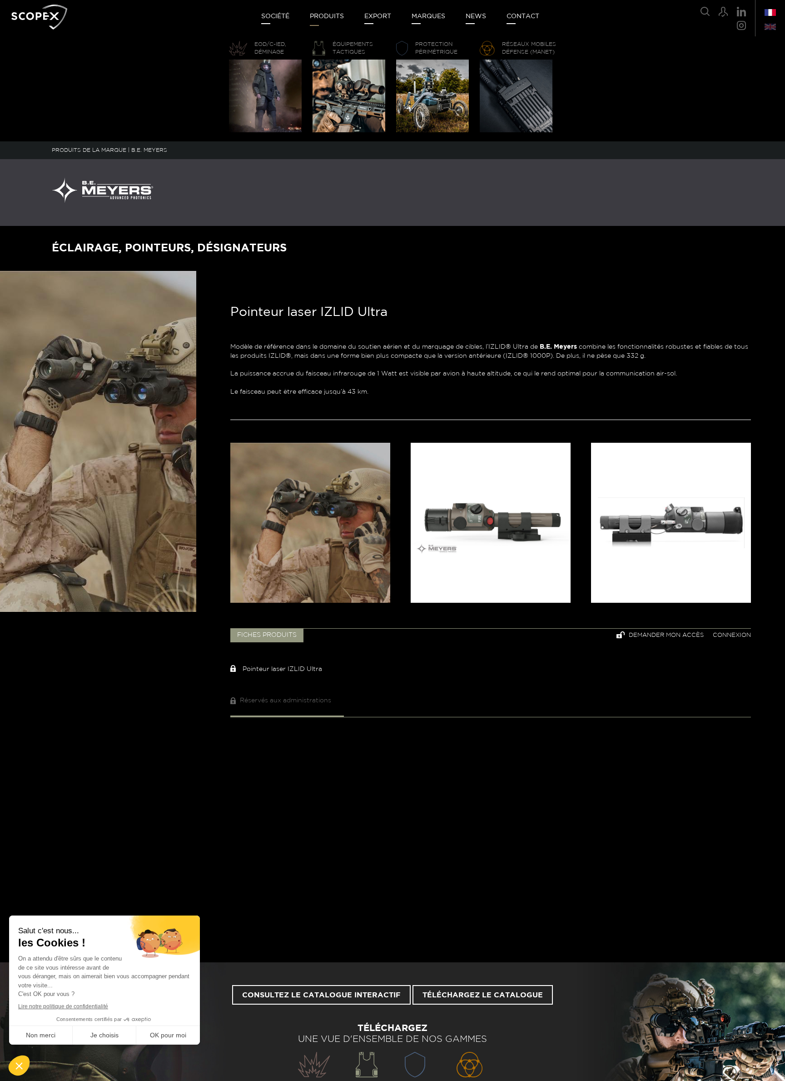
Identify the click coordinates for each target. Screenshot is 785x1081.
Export (377, 16)
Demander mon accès (665, 635)
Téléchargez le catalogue (482, 995)
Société (275, 16)
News (476, 16)
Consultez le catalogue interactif (321, 995)
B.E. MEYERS (149, 150)
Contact (523, 16)
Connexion (732, 635)
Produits (327, 16)
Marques (428, 16)
